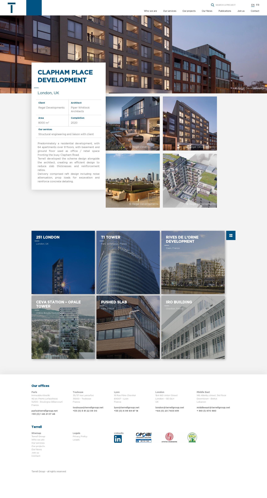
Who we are (150, 11)
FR (257, 5)
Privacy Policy (80, 436)
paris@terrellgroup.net (45, 411)
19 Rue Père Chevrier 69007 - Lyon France (125, 398)
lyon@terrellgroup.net (126, 408)
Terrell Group (38, 436)
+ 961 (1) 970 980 (206, 411)
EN (252, 5)
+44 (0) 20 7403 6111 (167, 411)
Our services (169, 11)
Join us (241, 11)
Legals (76, 440)
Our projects (189, 11)
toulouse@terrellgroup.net (88, 408)
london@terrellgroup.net (169, 408)
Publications (224, 11)
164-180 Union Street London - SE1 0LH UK (166, 398)
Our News (207, 11)
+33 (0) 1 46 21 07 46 (43, 414)
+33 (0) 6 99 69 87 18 (126, 411)
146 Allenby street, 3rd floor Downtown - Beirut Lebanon (211, 398)
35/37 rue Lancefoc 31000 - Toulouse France (83, 398)
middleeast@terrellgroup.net (213, 408)
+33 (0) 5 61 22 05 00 (85, 411)
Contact (255, 11)
